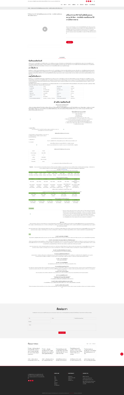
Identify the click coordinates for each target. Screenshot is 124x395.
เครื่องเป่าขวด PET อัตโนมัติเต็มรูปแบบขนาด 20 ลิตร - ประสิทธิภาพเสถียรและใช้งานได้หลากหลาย (46, 8)
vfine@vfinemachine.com (89, 379)
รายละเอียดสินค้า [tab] (62, 57)
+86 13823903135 (89, 378)
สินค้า (87, 343)
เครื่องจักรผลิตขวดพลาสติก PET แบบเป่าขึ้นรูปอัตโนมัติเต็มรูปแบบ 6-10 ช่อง (90, 360)
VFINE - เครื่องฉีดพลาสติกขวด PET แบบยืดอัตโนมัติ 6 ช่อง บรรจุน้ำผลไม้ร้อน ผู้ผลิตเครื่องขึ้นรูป (48, 360)
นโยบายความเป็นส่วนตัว (78, 393)
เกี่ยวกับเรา (94, 343)
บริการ (90, 343)
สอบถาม (69, 42)
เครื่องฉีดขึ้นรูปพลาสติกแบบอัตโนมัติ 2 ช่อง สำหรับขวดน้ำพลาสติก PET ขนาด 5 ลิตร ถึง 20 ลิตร (61, 360)
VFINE (29, 8)
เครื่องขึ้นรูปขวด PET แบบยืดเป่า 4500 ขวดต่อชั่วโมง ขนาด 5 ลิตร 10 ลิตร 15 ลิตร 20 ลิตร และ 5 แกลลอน (76, 360)
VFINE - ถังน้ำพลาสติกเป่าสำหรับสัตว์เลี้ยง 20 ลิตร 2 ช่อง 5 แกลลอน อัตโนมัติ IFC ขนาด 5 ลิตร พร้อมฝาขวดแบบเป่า (34, 360)
